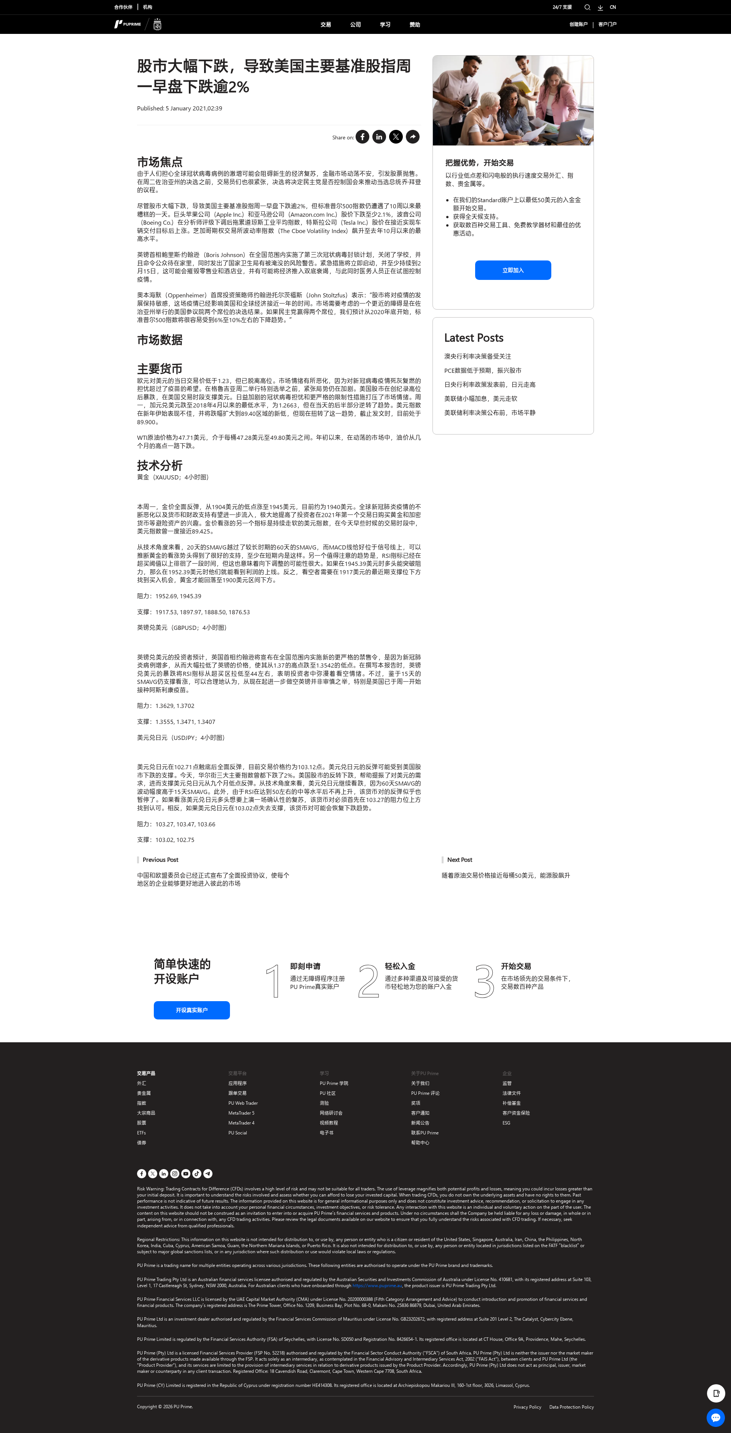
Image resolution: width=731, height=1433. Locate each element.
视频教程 (329, 1123)
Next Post (459, 859)
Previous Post (160, 859)
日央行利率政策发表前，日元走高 (490, 384)
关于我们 (420, 1083)
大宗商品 (146, 1113)
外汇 (141, 1083)
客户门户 (608, 24)
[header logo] (138, 24)
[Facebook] (362, 137)
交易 (326, 24)
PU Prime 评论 (425, 1093)
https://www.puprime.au (377, 1285)
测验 (324, 1103)
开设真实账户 (192, 1010)
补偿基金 (512, 1103)
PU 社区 (328, 1093)
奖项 (415, 1103)
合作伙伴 (123, 7)
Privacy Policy (527, 1407)
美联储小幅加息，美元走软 (480, 399)
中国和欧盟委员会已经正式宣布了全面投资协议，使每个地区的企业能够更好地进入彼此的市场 (213, 879)
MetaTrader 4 (241, 1123)
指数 (141, 1103)
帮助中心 (420, 1142)
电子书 (327, 1133)
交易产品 (146, 1073)
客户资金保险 (516, 1113)
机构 (147, 7)
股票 (141, 1123)
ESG (506, 1123)
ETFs (141, 1133)
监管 (507, 1083)
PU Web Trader (243, 1103)
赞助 (415, 24)
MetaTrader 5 (241, 1113)
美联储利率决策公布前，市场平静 (490, 413)
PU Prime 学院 (334, 1083)
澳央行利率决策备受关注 (477, 356)
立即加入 (513, 270)
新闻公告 (420, 1123)
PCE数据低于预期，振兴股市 (483, 370)
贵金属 (144, 1093)
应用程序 (237, 1083)
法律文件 (512, 1093)
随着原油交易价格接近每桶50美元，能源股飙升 (506, 875)
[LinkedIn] (379, 137)
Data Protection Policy (571, 1407)
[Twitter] (396, 137)
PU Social (237, 1133)
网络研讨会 (331, 1113)
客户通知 (420, 1113)
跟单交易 (237, 1093)
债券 (141, 1142)
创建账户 (579, 24)
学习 (385, 24)
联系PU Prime (425, 1133)
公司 (355, 24)
